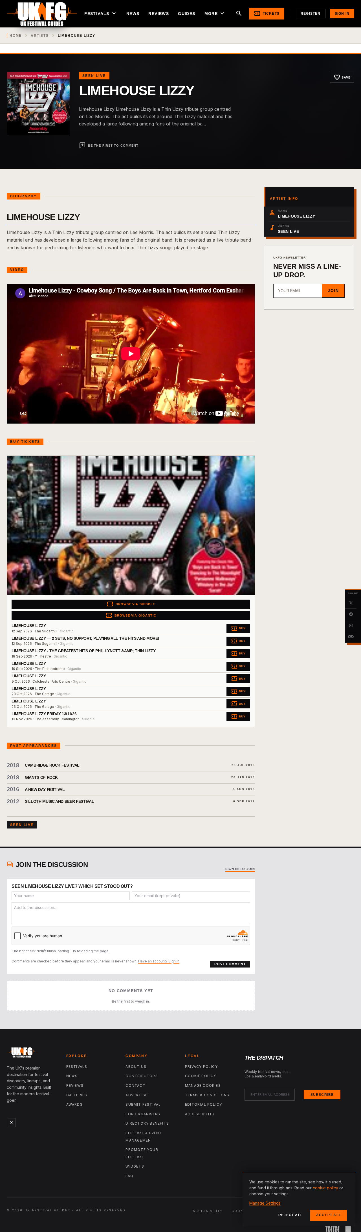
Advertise (137, 1095)
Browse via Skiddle (131, 604)
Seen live (94, 76)
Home (16, 36)
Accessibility (200, 1114)
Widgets (135, 1166)
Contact (135, 1085)
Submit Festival (143, 1104)
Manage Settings (265, 1203)
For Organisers (143, 1114)
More (215, 13)
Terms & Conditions (207, 1095)
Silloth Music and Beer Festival (59, 801)
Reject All (290, 1215)
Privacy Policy (201, 1066)
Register (311, 14)
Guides (186, 13)
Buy (238, 628)
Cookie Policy (200, 1076)
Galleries (76, 1095)
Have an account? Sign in (158, 961)
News (133, 13)
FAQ (129, 1176)
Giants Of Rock (41, 777)
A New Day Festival (45, 789)
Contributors (142, 1076)
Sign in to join (240, 869)
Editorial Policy (203, 1104)
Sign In (342, 14)
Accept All (328, 1215)
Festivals (100, 13)
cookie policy (325, 1187)
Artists (40, 36)
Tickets (266, 14)
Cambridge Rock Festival (52, 765)
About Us (136, 1066)
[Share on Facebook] (350, 614)
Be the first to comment (108, 145)
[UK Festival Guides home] (32, 1053)
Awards (74, 1104)
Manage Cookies (203, 1085)
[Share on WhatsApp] (350, 625)
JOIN (333, 290)
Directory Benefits (147, 1123)
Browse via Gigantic (131, 615)
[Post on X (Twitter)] (350, 603)
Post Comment (230, 964)
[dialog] (299, 1199)
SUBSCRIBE (322, 1095)
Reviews (158, 13)
